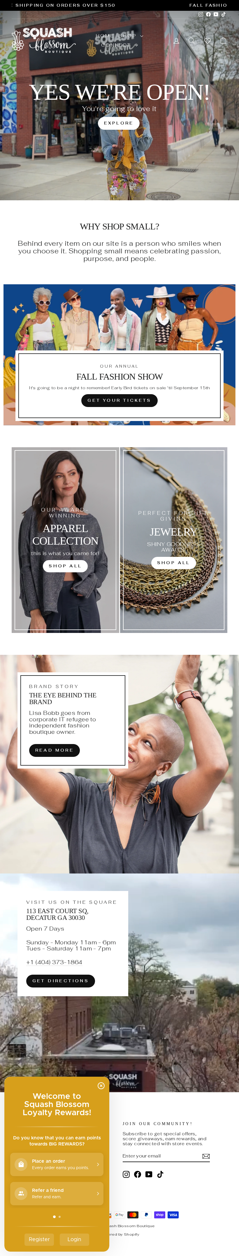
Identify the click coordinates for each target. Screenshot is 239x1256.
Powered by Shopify (119, 1234)
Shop (129, 36)
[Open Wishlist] (207, 41)
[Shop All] (65, 540)
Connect (117, 45)
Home (105, 36)
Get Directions (60, 980)
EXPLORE (118, 123)
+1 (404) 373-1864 (54, 962)
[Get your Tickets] (119, 354)
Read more (54, 750)
